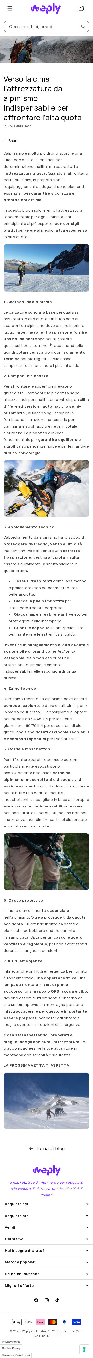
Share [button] (14, 140)
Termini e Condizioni (16, 1355)
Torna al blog (50, 1148)
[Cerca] (83, 26)
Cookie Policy (11, 1348)
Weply (26, 1331)
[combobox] (46, 26)
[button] (9, 8)
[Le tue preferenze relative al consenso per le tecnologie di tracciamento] (84, 1349)
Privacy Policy (11, 1341)
